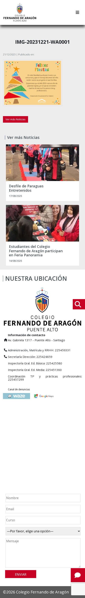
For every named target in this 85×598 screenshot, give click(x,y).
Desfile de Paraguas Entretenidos (26, 188)
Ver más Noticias (16, 119)
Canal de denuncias (19, 389)
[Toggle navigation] (77, 12)
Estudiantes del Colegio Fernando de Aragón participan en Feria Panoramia (36, 251)
